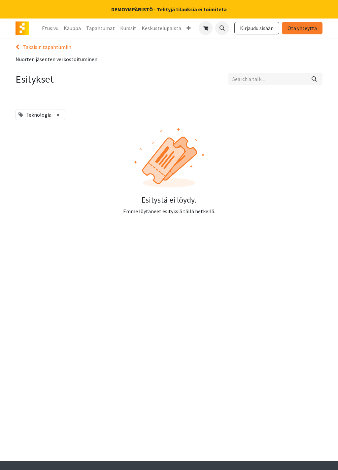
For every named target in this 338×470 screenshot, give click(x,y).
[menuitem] (50, 28)
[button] (222, 28)
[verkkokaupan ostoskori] (206, 28)
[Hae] (314, 79)
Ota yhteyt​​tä (302, 28)
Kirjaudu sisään (257, 28)
